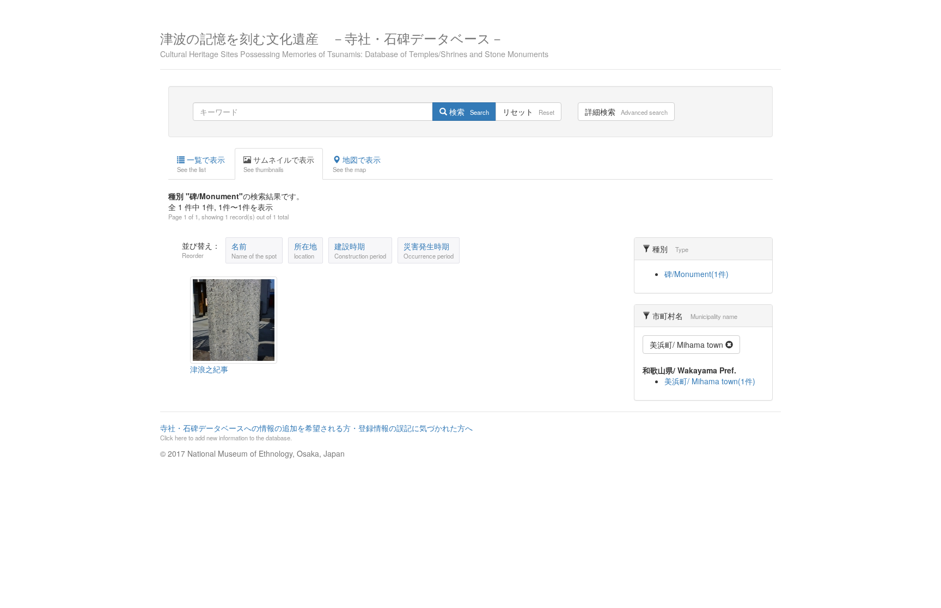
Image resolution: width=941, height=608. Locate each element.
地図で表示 (357, 164)
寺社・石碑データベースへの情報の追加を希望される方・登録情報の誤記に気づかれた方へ (316, 432)
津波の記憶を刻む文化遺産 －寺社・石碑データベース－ (354, 43)
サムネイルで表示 (278, 164)
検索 (468, 111)
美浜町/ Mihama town (687, 344)
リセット (528, 111)
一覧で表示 (201, 164)
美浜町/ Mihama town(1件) (709, 381)
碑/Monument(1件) (696, 273)
